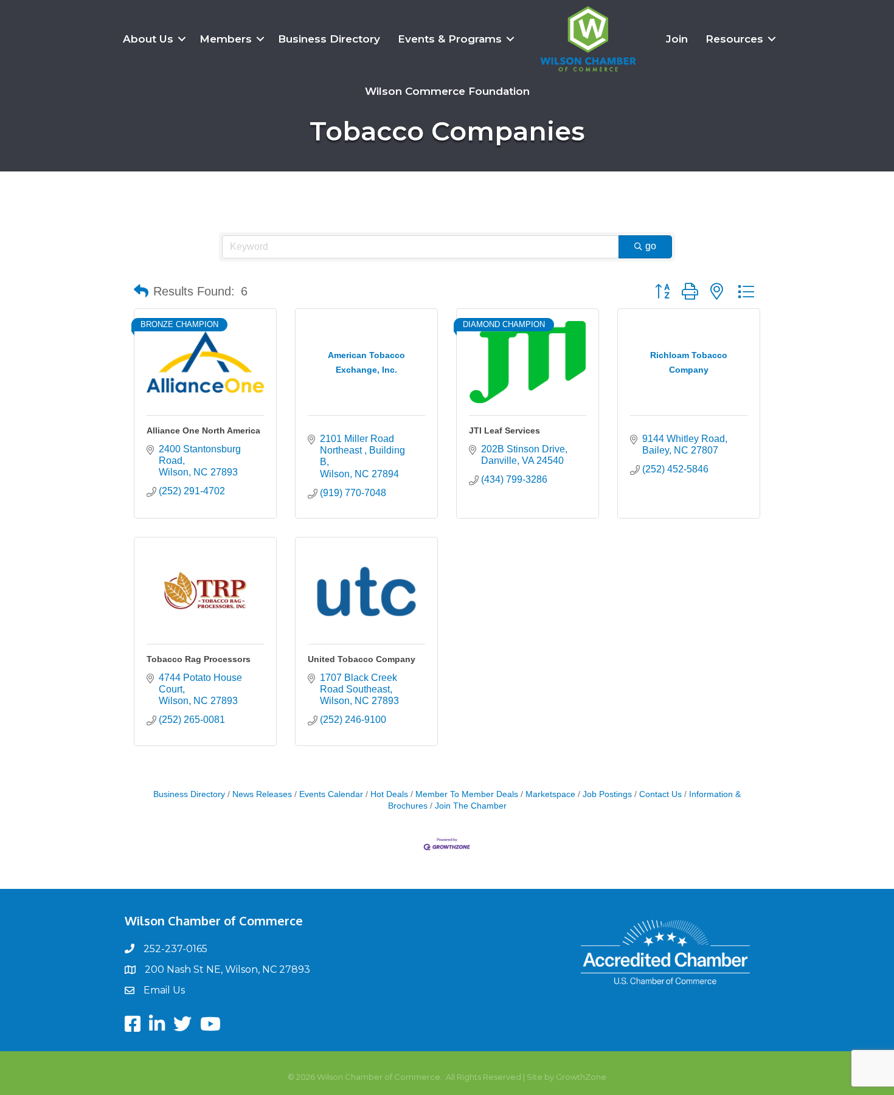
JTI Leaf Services (504, 430)
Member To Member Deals (466, 794)
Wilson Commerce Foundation (447, 91)
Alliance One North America (203, 430)
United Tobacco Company (361, 659)
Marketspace (550, 794)
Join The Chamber (471, 805)
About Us (148, 39)
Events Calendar (331, 794)
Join (677, 39)
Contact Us (660, 794)
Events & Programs (450, 39)
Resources (734, 39)
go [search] (650, 246)
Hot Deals (389, 794)
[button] (141, 291)
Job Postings (607, 794)
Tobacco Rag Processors (199, 659)
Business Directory (329, 39)
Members (225, 39)
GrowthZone (581, 1077)
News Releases (262, 794)
